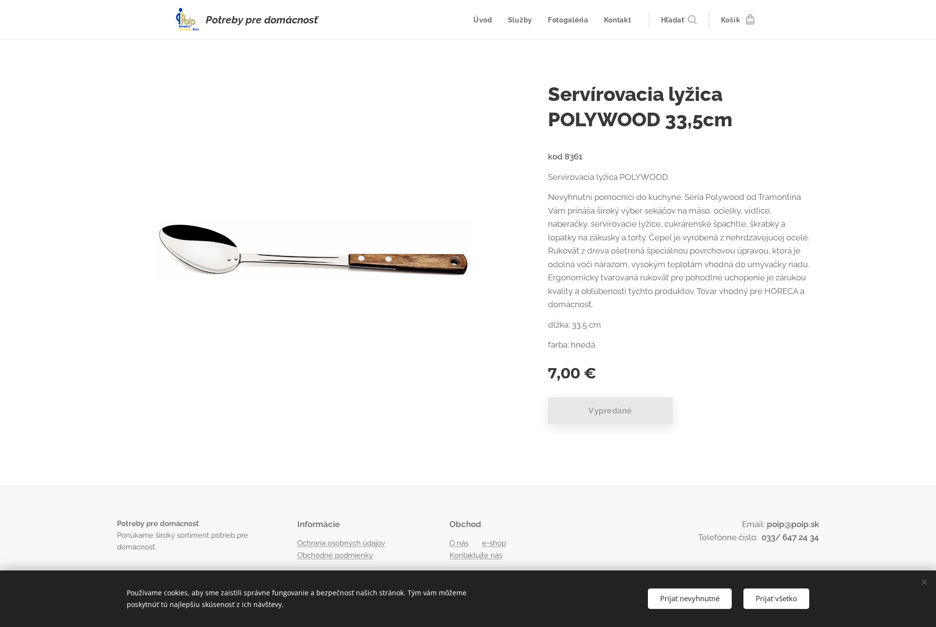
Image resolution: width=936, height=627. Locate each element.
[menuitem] (485, 20)
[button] (679, 20)
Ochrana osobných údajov (341, 543)
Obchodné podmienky (335, 555)
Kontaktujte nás (475, 555)
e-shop (494, 543)
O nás (458, 543)
